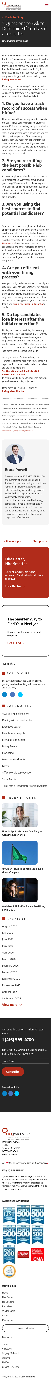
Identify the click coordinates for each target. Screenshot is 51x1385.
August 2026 (9, 926)
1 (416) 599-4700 (18, 1039)
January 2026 (9, 972)
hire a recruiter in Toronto (28, 304)
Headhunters (8, 243)
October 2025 (10, 991)
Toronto (6, 1344)
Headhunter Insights (13, 733)
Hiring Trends (9, 746)
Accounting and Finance (15, 713)
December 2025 (11, 978)
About (5, 1315)
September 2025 (11, 998)
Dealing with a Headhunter (17, 720)
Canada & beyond (10, 1366)
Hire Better (7, 1297)
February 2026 (10, 965)
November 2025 (11, 985)
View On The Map (10, 1154)
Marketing (8, 752)
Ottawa (6, 1357)
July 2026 (7, 932)
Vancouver (7, 1348)
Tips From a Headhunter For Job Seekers (24, 785)
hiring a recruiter (12, 79)
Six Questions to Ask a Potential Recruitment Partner (20, 373)
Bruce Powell (16, 469)
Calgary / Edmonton (11, 1353)
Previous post (14, 541)
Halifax (5, 1362)
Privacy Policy (9, 1320)
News (5, 766)
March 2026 (9, 959)
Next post (39, 541)
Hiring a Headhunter (13, 739)
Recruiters (7, 1306)
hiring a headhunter (13, 391)
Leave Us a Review (25, 1328)
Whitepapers (8, 1310)
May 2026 (7, 945)
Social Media (9, 779)
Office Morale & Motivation (17, 772)
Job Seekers (8, 1301)
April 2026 (8, 952)
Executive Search (11, 726)
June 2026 (7, 939)
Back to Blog (14, 17)
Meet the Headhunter (14, 759)
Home (5, 1292)
